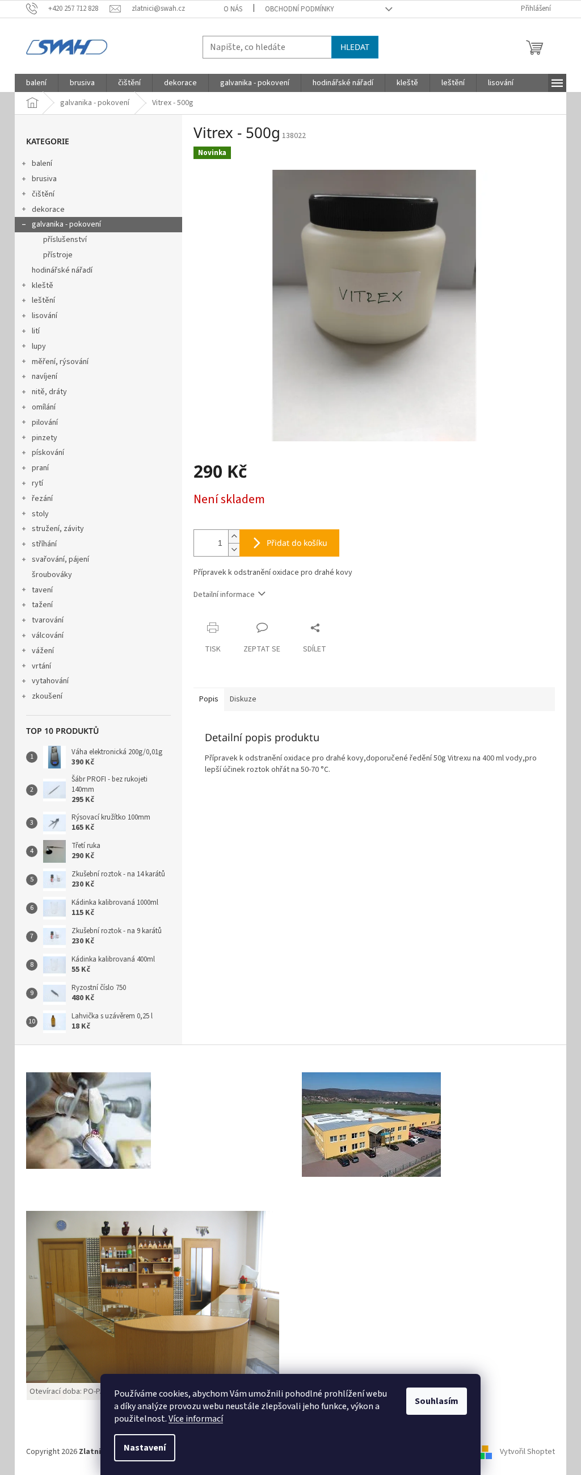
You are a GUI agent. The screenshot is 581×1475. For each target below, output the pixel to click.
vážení (43, 651)
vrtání (41, 666)
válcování (48, 635)
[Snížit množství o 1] (233, 549)
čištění (43, 194)
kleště (42, 285)
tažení (42, 605)
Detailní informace (224, 594)
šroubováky (52, 574)
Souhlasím (436, 1401)
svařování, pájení (60, 559)
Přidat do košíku (297, 542)
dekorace (48, 209)
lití (36, 331)
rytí (37, 483)
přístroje (58, 255)
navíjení (44, 376)
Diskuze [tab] (243, 699)
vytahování (50, 681)
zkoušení (47, 696)
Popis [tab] (208, 699)
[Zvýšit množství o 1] (233, 536)
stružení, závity (58, 528)
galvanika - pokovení (66, 224)
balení (42, 163)
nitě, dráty (49, 392)
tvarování (48, 620)
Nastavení (145, 1447)
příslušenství (65, 239)
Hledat (354, 46)
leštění (43, 300)
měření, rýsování (60, 361)
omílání (44, 407)
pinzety (44, 438)
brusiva (44, 179)
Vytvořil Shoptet (527, 1451)
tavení (42, 590)
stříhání (44, 544)
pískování (48, 452)
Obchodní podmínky (299, 9)
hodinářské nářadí (62, 270)
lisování (44, 315)
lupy (39, 346)
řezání (42, 498)
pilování (45, 422)
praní (40, 468)
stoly (40, 514)
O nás (233, 9)
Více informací (196, 1419)
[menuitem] (36, 83)
